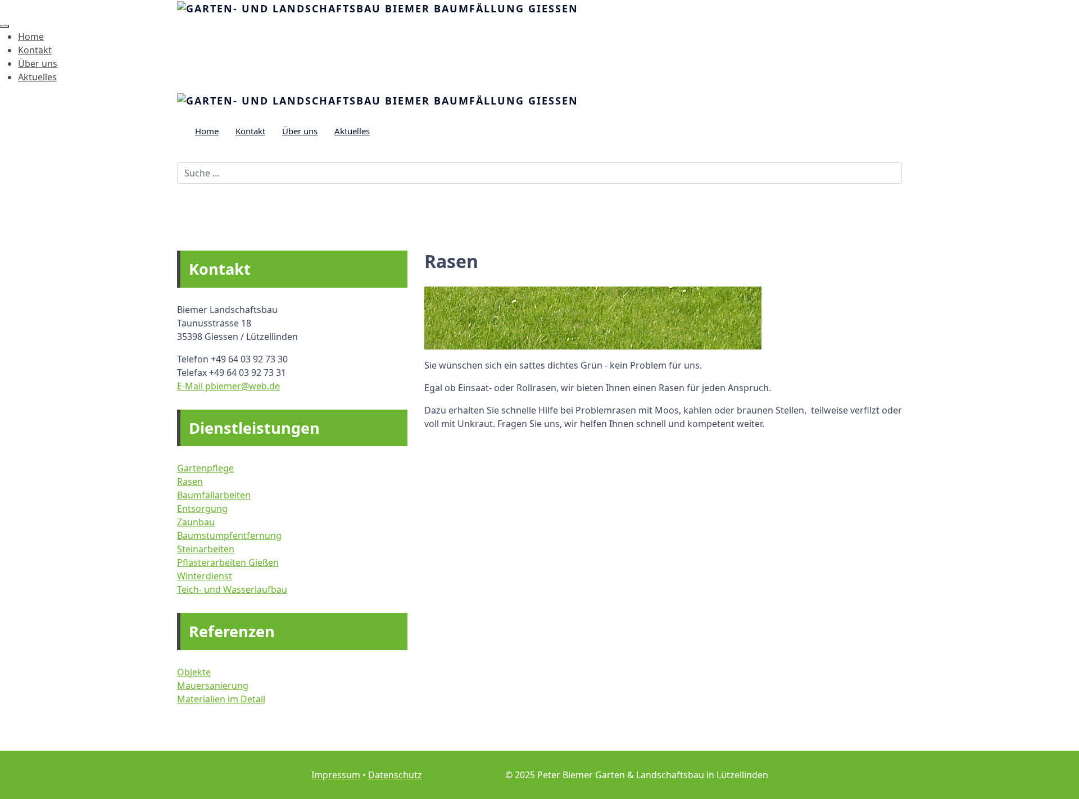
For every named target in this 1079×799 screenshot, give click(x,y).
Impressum (335, 775)
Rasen (190, 481)
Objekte (194, 672)
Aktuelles (37, 77)
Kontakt (35, 50)
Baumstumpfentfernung (229, 535)
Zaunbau (196, 522)
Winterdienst (204, 576)
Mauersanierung (212, 685)
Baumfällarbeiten (214, 495)
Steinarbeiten (205, 549)
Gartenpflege (205, 468)
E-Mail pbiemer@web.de (228, 386)
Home (31, 36)
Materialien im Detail (221, 699)
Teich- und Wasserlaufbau (232, 589)
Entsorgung (202, 508)
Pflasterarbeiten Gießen (228, 562)
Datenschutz (395, 775)
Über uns (37, 63)
